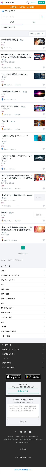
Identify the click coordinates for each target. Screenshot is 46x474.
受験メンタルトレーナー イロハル (8, 220)
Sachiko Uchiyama (8, 48)
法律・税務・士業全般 (7, 62)
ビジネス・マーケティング (9, 200)
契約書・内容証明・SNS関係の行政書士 (8, 67)
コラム (3, 42)
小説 (2, 123)
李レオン (6, 99)
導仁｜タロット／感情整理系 (8, 84)
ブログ (10, 260)
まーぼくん (7, 240)
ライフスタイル (5, 108)
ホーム (3, 260)
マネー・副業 (5, 234)
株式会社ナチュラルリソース (8, 205)
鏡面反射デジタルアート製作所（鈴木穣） (8, 114)
